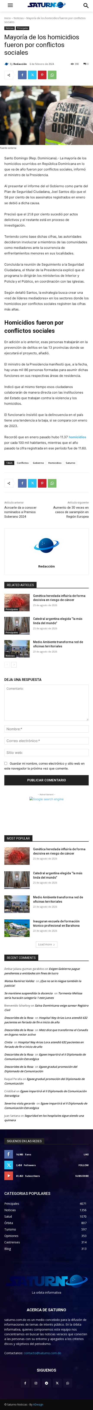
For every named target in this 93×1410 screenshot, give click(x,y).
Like (86, 1154)
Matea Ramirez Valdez (19, 981)
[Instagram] (36, 1383)
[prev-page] (7, 665)
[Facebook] (22, 75)
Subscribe (82, 1175)
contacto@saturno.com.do (42, 1353)
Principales (22, 28)
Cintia (8, 1042)
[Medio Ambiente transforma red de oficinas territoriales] (17, 649)
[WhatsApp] (52, 75)
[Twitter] (32, 75)
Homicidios (54, 462)
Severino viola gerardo (19, 1103)
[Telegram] (46, 1383)
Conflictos (23, 462)
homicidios (77, 437)
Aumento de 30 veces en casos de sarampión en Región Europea (71, 512)
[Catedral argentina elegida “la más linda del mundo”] (17, 625)
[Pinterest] (42, 75)
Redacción (20, 63)
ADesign (38, 1404)
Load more (45, 944)
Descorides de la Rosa (18, 1018)
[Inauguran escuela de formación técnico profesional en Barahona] (17, 928)
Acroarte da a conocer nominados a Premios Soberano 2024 (20, 512)
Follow (84, 1165)
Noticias (19, 18)
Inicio (7, 18)
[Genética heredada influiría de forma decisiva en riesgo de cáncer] (17, 602)
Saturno (70, 462)
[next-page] (14, 665)
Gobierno (38, 462)
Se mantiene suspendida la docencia (28, 993)
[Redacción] (7, 64)
